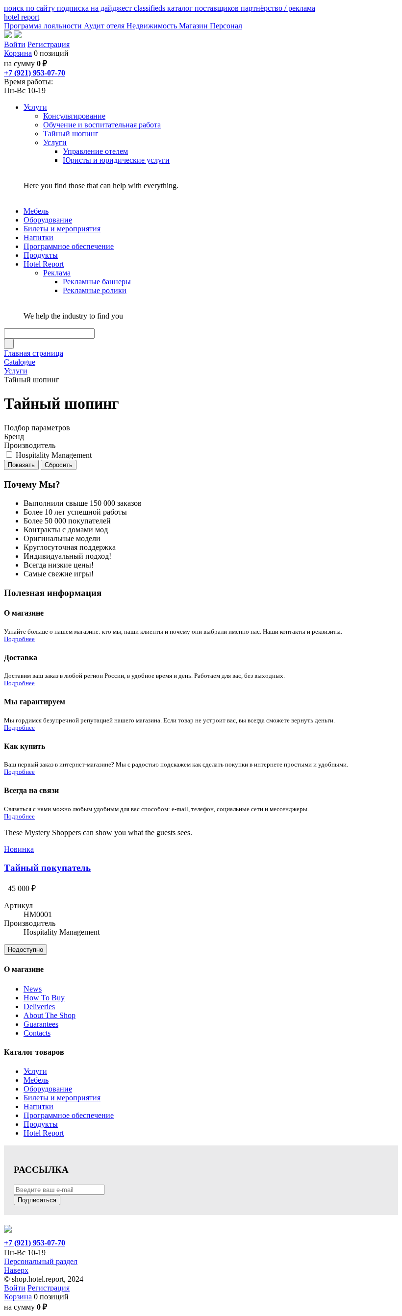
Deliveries (39, 1006)
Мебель (36, 1080)
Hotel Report (44, 1133)
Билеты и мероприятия (62, 1097)
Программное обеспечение (69, 1115)
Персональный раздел (40, 1261)
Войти (14, 44)
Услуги (35, 1071)
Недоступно (25, 949)
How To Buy (44, 997)
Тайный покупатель (47, 868)
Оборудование (48, 1089)
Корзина (18, 53)
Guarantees (41, 1024)
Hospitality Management (54, 455)
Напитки (38, 1106)
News (33, 989)
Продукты (41, 1124)
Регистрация (48, 44)
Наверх (16, 1270)
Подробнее (19, 639)
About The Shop (49, 1015)
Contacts (37, 1033)
